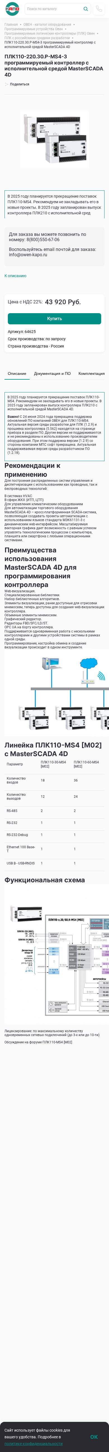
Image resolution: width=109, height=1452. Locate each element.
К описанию (15, 276)
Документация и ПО (52, 373)
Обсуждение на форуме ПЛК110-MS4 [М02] (38, 1042)
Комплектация (92, 373)
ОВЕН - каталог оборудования (47, 25)
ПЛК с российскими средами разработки (37, 38)
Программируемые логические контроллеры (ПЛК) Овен (49, 33)
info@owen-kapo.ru (28, 254)
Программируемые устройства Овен (33, 29)
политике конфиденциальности (33, 1443)
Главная (11, 25)
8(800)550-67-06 (43, 239)
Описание (17, 373)
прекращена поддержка (73, 417)
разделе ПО (34, 433)
